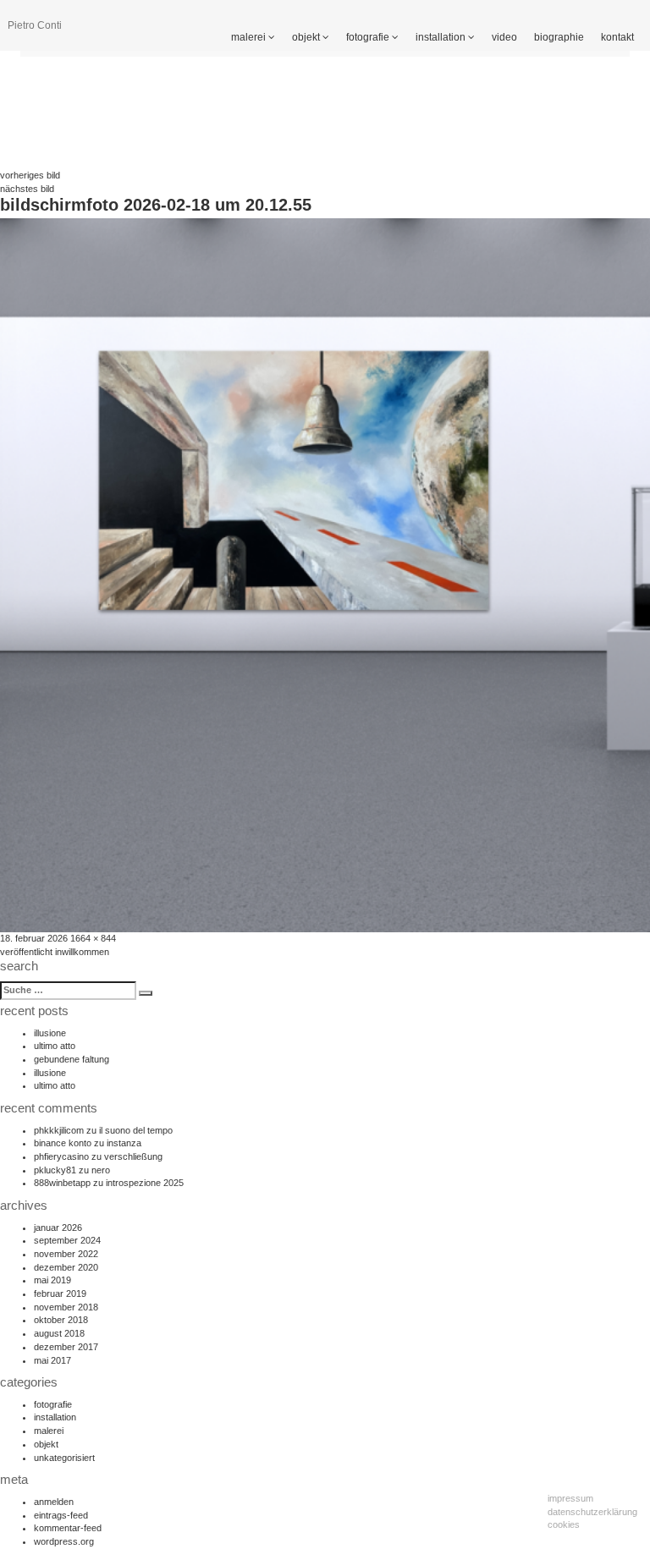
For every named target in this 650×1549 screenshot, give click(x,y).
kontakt (617, 37)
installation (442, 37)
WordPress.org (64, 1541)
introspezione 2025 (145, 1183)
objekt (307, 37)
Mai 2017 (52, 1360)
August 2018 (59, 1333)
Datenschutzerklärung (592, 1512)
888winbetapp (62, 1183)
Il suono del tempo (136, 1130)
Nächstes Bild (27, 189)
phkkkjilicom (59, 1130)
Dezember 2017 (66, 1347)
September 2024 (67, 1240)
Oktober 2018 (61, 1320)
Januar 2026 (58, 1227)
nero (100, 1170)
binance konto (62, 1143)
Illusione (50, 1033)
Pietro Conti (35, 25)
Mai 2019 (52, 1280)
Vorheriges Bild (30, 175)
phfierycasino (61, 1156)
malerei (249, 37)
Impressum (570, 1498)
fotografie (369, 37)
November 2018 (66, 1307)
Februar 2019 (60, 1293)
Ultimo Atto (54, 1046)
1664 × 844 (93, 938)
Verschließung (133, 1156)
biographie (559, 37)
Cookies (564, 1524)
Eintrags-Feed (61, 1515)
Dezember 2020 (66, 1267)
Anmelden (54, 1502)
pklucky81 (55, 1170)
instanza (124, 1143)
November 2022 (66, 1254)
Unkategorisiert (64, 1458)
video (504, 37)
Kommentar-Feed (68, 1528)
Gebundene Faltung (71, 1059)
